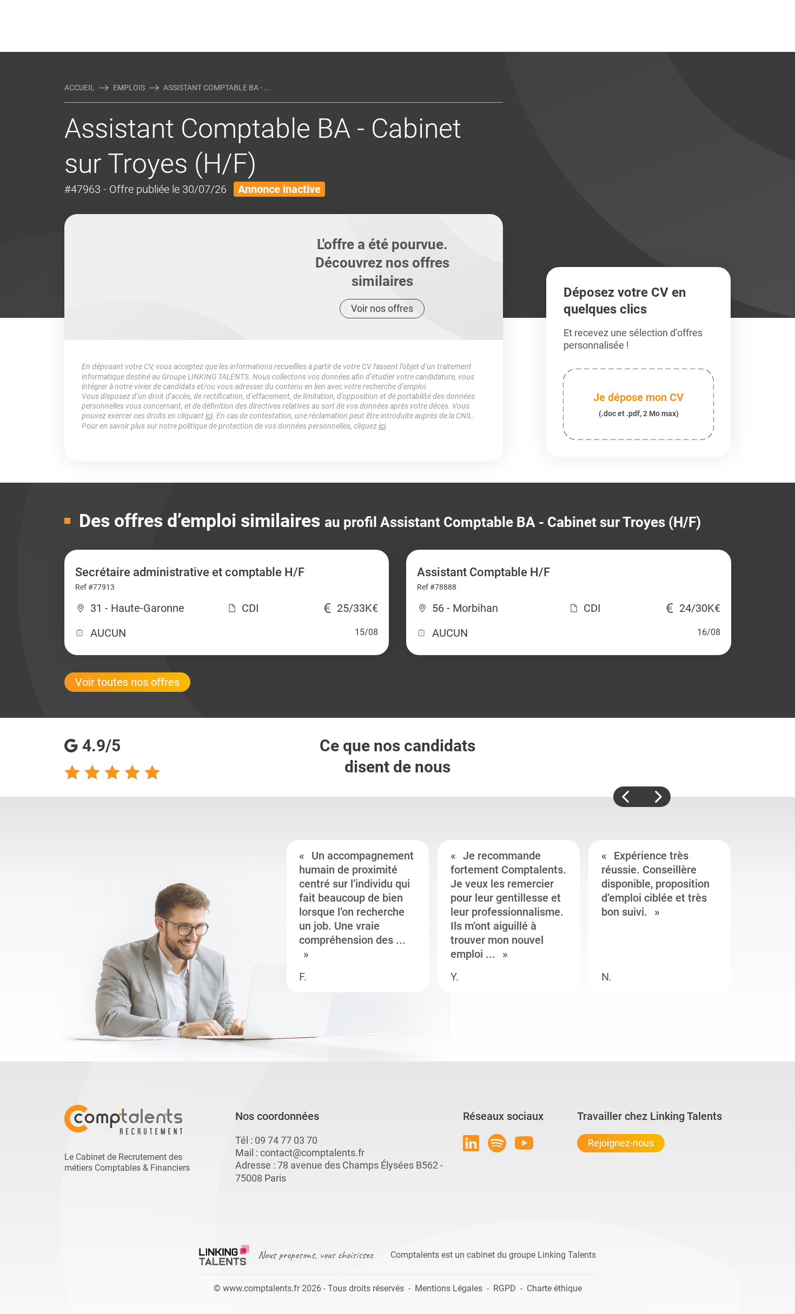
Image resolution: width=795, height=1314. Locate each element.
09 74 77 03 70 (286, 1140)
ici (209, 415)
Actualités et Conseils (213, 9)
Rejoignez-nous (621, 1143)
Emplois (129, 87)
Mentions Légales (448, 1288)
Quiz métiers (445, 9)
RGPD (504, 1288)
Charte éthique (554, 1288)
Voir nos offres (382, 308)
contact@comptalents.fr (312, 1152)
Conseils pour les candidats (481, 9)
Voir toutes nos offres (127, 682)
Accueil (79, 87)
